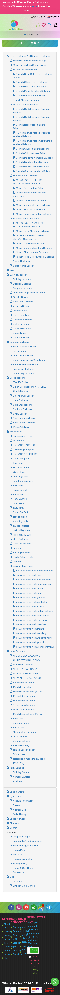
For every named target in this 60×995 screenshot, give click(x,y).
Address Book (20, 809)
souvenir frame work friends (30, 588)
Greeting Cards (21, 476)
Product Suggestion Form (26, 845)
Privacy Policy (20, 863)
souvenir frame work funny (29, 593)
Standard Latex (21, 723)
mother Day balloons (23, 369)
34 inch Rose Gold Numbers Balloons (29, 127)
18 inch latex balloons (24, 700)
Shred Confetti (20, 512)
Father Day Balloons (23, 373)
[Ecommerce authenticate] (10, 990)
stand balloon (20, 516)
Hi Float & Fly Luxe (22, 534)
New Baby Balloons (23, 301)
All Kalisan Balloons (23, 664)
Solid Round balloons (24, 418)
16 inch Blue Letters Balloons (31, 209)
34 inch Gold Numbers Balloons (32, 153)
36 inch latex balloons (24, 709)
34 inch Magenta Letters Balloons (33, 91)
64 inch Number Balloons (26, 100)
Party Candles (17, 767)
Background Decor (22, 436)
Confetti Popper (21, 458)
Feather (17, 548)
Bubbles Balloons (22, 283)
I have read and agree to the (34, 964)
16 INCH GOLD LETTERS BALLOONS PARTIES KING (28, 182)
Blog (12, 876)
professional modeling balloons (29, 758)
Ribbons (17, 561)
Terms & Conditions (23, 868)
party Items (18, 503)
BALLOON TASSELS (24, 445)
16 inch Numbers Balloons (26, 218)
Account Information (23, 800)
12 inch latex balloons (24, 687)
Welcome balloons (22, 319)
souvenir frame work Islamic (30, 606)
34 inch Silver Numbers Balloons (33, 148)
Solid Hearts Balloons (24, 422)
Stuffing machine (21, 552)
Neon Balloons (20, 400)
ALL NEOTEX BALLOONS (26, 660)
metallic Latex (20, 736)
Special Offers (17, 791)
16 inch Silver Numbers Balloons (32, 231)
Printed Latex (19, 754)
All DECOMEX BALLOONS (26, 655)
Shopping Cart (17, 818)
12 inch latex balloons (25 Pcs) (28, 714)
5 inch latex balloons (23, 682)
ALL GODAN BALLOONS (26, 673)
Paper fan (18, 494)
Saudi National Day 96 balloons (29, 360)
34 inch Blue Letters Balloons (31, 95)
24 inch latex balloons (24, 705)
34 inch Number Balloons (26, 104)
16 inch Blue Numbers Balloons (32, 252)
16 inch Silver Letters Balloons (31, 188)
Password (18, 805)
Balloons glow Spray (23, 449)
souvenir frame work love (29, 575)
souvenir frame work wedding (31, 633)
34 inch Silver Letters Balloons (31, 82)
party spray (18, 507)
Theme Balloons (21, 337)
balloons (17, 881)
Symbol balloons (21, 261)
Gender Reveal (20, 297)
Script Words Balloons (24, 265)
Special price (19, 333)
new (12, 270)
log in (35, 6)
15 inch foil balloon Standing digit (29, 60)
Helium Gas (19, 485)
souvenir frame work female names (34, 584)
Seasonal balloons (19, 342)
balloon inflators (21, 525)
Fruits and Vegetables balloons (29, 292)
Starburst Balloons (22, 409)
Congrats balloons (22, 288)
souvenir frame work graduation (32, 602)
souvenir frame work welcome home (34, 637)
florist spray (18, 463)
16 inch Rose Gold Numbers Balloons (35, 256)
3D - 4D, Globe (20, 382)
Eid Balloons (19, 351)
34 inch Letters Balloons (25, 69)
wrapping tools (20, 521)
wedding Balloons (22, 306)
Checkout (15, 823)
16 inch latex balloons (24, 696)
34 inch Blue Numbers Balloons (32, 162)
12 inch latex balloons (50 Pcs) (28, 691)
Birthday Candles (22, 772)
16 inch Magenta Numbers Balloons (34, 248)
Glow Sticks (19, 472)
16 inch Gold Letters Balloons (31, 200)
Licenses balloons (22, 315)
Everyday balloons (19, 274)
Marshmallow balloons (24, 732)
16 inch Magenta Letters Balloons (33, 205)
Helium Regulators (22, 530)
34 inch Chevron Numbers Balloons (34, 171)
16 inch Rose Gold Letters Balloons (34, 214)
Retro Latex (19, 718)
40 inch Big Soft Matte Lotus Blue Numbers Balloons (31, 134)
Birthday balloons (22, 279)
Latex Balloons (17, 651)
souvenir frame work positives (31, 624)
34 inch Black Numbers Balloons (32, 166)
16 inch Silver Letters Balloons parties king (30, 194)
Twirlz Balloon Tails (23, 557)
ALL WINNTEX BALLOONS (27, 678)
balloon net (18, 440)
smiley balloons (21, 324)
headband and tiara (23, 481)
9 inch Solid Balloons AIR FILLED (30, 386)
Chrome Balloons (22, 741)
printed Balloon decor (24, 749)
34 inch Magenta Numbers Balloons (34, 157)
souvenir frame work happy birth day (34, 570)
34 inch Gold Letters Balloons (31, 86)
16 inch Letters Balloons (25, 175)
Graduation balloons (23, 355)
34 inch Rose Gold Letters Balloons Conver (32, 76)
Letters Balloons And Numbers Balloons (30, 56)
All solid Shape (20, 391)
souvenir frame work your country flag (35, 646)
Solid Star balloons (22, 404)
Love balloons (20, 310)
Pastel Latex (19, 727)
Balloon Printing (21, 745)
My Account (16, 796)
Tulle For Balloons (22, 543)
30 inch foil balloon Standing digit (30, 65)
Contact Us (18, 872)
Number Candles (21, 776)
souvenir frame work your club (31, 642)
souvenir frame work (23, 566)
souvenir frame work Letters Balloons (35, 611)
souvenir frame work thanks (30, 628)
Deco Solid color (21, 427)
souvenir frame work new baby (31, 620)
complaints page (21, 836)
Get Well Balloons (22, 328)
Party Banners (20, 499)
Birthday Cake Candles (25, 885)
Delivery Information (23, 859)
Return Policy (19, 850)
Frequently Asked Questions (27, 841)
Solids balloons (18, 377)
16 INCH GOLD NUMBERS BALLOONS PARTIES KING (28, 225)
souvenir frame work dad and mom (33, 579)
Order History (19, 814)
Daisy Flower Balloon (23, 395)
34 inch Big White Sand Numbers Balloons (31, 111)
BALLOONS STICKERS (25, 454)
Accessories (16, 431)
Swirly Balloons (21, 413)
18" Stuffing (18, 763)
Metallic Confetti (21, 539)
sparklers (17, 781)
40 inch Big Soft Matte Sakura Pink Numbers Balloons (32, 142)
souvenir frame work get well (30, 597)
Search (13, 827)
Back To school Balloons (25, 364)
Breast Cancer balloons (25, 346)
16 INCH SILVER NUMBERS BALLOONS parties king (29, 237)
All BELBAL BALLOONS (25, 669)
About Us (17, 854)
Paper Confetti (20, 490)
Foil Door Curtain (21, 467)
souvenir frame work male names (33, 615)
